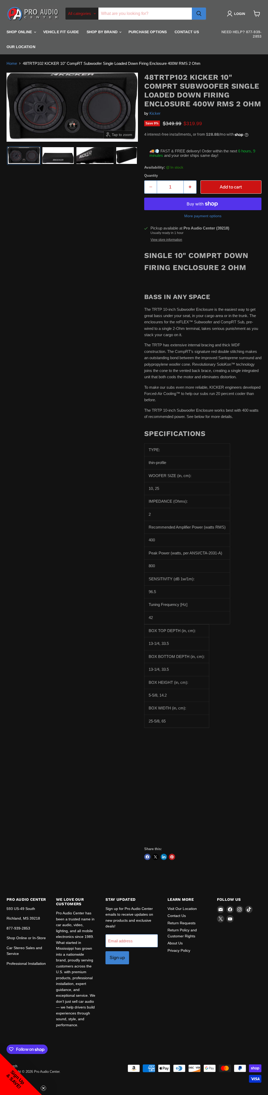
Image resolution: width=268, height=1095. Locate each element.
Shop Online (20, 32)
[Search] (199, 14)
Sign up (117, 957)
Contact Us (187, 32)
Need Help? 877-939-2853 (241, 34)
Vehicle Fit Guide (61, 32)
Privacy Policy (179, 950)
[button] (237, 13)
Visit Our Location (182, 909)
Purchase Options (148, 32)
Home (12, 63)
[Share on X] (155, 857)
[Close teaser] (43, 1088)
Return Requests (182, 923)
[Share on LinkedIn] (164, 857)
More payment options (202, 216)
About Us (175, 943)
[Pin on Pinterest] (172, 857)
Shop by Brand (103, 32)
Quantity (151, 175)
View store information (166, 240)
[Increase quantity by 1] (190, 187)
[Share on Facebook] (147, 857)
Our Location (21, 47)
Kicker (154, 113)
